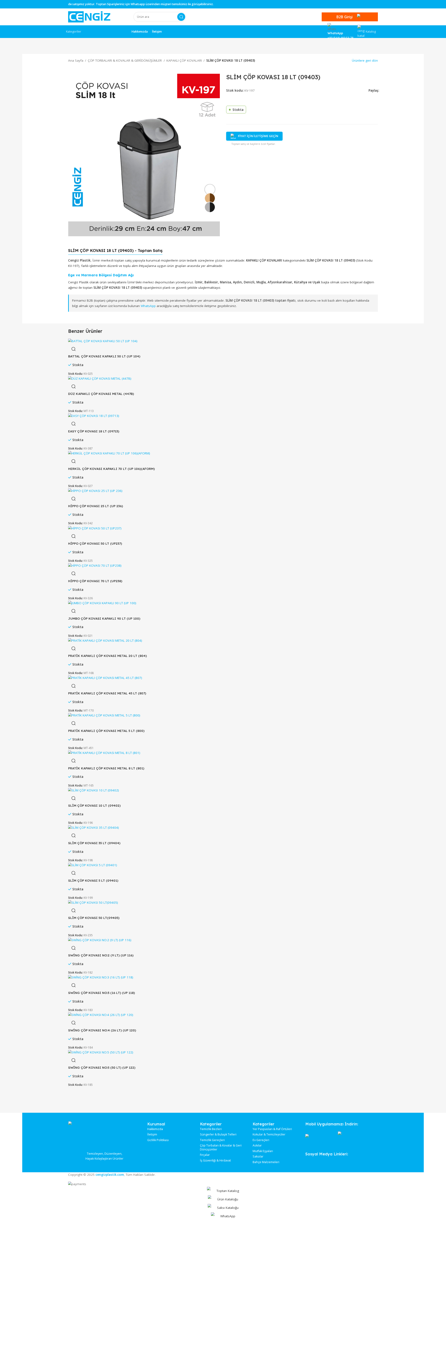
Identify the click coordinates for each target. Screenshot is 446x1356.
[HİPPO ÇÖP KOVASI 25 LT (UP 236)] (95, 490)
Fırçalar (205, 1155)
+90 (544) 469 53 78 (340, 38)
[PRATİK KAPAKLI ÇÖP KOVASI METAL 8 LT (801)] (104, 752)
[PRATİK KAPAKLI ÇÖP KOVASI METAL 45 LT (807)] (105, 678)
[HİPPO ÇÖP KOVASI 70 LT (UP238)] (95, 565)
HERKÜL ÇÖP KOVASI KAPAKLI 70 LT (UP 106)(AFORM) (111, 469)
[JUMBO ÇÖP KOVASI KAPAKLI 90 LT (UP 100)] (102, 603)
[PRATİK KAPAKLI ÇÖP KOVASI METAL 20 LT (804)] (105, 640)
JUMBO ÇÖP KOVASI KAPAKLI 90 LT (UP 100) (104, 618)
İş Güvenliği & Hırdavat (215, 1160)
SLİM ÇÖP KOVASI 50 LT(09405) (93, 918)
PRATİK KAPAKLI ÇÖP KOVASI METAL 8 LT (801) (106, 768)
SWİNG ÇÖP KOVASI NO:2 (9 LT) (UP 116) (100, 955)
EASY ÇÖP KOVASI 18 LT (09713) (93, 431)
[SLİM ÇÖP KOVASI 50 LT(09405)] (93, 902)
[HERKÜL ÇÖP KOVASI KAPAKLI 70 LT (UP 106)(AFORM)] (109, 453)
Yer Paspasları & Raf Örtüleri (272, 1129)
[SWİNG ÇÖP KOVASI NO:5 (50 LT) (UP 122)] (100, 1052)
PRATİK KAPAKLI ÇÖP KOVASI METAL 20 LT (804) (107, 656)
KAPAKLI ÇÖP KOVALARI (184, 60)
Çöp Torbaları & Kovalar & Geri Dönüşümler (221, 1147)
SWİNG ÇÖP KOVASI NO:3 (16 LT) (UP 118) (101, 993)
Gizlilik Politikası (158, 1140)
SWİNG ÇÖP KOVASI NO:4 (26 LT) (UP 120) (102, 1030)
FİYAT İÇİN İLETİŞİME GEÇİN (258, 136)
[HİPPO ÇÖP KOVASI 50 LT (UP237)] (95, 528)
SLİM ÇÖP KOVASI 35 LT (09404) (94, 843)
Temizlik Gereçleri (212, 1140)
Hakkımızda (155, 1129)
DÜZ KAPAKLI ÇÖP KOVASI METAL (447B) (101, 394)
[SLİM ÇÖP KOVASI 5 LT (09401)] (92, 865)
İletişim (152, 1134)
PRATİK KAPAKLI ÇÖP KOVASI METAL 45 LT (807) (107, 693)
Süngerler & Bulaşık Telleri (218, 1134)
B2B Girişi (344, 17)
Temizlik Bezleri (211, 1129)
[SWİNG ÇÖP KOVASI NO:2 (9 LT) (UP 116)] (99, 940)
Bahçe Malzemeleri (266, 1162)
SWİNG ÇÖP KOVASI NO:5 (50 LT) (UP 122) (101, 1067)
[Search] (181, 17)
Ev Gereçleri (261, 1140)
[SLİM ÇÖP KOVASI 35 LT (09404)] (93, 827)
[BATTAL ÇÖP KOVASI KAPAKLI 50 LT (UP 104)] (102, 341)
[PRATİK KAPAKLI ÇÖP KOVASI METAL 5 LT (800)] (104, 715)
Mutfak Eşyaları (263, 1151)
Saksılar (258, 1156)
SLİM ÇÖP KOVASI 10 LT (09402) (94, 805)
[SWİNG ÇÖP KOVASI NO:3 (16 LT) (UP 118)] (100, 977)
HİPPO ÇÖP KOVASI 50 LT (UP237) (95, 543)
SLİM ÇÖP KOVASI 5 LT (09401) (93, 880)
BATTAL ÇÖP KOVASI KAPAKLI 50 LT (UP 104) (104, 356)
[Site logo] (89, 17)
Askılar (257, 1145)
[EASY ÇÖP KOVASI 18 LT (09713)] (93, 416)
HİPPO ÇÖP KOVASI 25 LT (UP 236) (95, 506)
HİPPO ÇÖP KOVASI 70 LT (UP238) (95, 581)
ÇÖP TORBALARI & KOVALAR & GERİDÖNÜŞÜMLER (125, 60)
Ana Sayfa (75, 60)
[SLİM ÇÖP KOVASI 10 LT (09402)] (93, 790)
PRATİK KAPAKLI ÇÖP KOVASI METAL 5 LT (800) (106, 731)
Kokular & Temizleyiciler (269, 1134)
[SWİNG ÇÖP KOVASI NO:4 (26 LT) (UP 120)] (100, 1014)
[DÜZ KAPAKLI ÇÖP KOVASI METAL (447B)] (99, 378)
